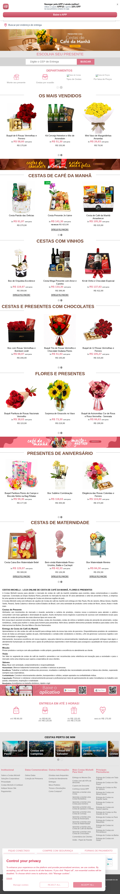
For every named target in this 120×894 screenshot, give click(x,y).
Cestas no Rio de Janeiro (93, 752)
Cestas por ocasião (45, 82)
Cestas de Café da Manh (60, 175)
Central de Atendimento (58, 779)
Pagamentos (6, 791)
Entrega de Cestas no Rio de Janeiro (106, 788)
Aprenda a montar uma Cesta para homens (81, 803)
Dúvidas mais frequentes (58, 775)
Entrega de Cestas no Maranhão (104, 821)
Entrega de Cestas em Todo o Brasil (107, 778)
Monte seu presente (16, 82)
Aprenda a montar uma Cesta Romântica (81, 798)
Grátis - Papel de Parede (82, 840)
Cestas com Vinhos (60, 241)
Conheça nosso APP (80, 789)
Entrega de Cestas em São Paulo (107, 783)
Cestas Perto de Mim (60, 737)
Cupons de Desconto (80, 786)
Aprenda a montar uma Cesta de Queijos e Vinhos (83, 808)
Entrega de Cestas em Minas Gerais (105, 793)
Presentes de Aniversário (60, 453)
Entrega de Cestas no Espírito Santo (104, 798)
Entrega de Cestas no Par (107, 817)
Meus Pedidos (54, 785)
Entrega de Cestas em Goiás (105, 839)
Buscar (85, 61)
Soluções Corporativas (10, 779)
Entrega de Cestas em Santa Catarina (105, 808)
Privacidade (6, 782)
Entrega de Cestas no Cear (104, 826)
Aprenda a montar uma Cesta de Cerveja (81, 813)
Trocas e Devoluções (57, 788)
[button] (58, 49)
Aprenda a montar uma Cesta (81, 793)
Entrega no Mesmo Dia (81, 778)
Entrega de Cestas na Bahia (107, 835)
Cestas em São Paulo (13, 752)
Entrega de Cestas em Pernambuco (105, 831)
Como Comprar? (55, 791)
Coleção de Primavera (34, 779)
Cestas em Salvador (63, 752)
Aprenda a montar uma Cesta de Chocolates (81, 833)
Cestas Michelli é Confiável (12, 785)
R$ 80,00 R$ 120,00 (45, 719)
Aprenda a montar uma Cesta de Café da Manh (82, 828)
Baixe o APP (60, 14)
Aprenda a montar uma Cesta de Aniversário (81, 818)
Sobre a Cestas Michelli (10, 775)
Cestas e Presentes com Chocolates (48, 306)
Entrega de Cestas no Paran (104, 803)
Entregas (52, 782)
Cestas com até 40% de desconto (81, 782)
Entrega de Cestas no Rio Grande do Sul (106, 813)
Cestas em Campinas (37, 752)
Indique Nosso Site (8, 788)
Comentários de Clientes (82, 837)
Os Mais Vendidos (60, 95)
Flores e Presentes (60, 373)
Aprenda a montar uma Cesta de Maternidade (81, 823)
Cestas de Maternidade (60, 522)
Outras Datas (30, 775)
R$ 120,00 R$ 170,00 (73, 719)
